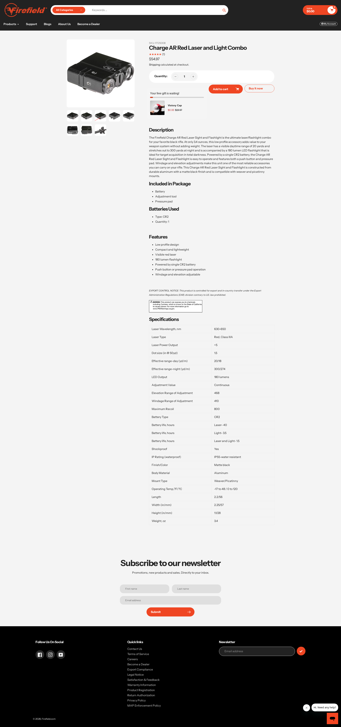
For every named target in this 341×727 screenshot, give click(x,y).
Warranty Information (141, 685)
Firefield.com (49, 718)
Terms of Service (138, 654)
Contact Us (134, 649)
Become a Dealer (138, 664)
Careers (132, 659)
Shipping (154, 64)
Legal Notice (135, 674)
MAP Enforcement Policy (144, 705)
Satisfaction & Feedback (143, 680)
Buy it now (256, 88)
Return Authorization (141, 695)
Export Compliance (140, 669)
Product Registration (141, 690)
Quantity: (160, 76)
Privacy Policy (136, 700)
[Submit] (301, 651)
